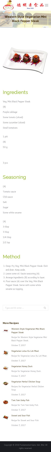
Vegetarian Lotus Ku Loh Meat (25, 351)
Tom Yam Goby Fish (20, 400)
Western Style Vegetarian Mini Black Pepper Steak (28, 330)
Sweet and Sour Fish (20, 415)
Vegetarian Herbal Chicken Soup (25, 381)
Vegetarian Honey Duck (21, 366)
